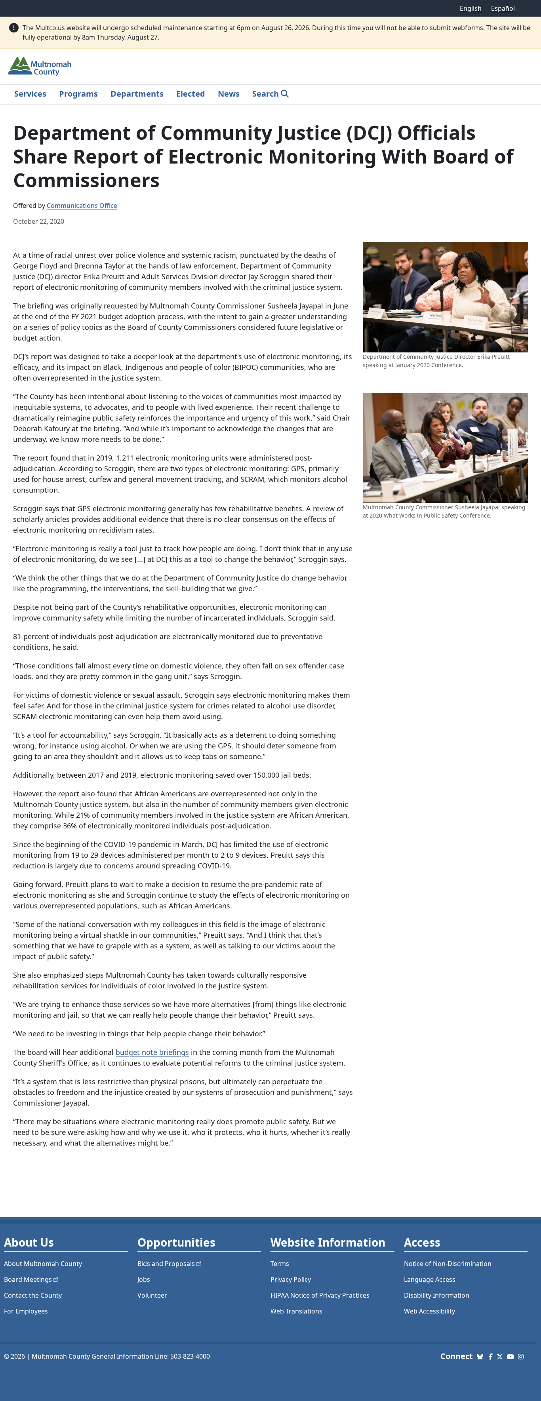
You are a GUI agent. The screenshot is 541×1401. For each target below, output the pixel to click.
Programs (78, 93)
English (471, 8)
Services (30, 93)
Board (28, 1279)
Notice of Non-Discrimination (447, 1263)
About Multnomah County (43, 1263)
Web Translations (296, 1311)
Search (265, 93)
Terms (279, 1263)
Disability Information (436, 1295)
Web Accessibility (429, 1311)
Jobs (143, 1279)
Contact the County (33, 1295)
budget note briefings (152, 1052)
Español (503, 8)
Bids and (166, 1263)
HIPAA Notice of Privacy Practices (320, 1295)
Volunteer (152, 1295)
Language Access (429, 1279)
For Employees (26, 1311)
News (229, 93)
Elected (190, 93)
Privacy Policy (290, 1279)
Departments (137, 93)
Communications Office (82, 205)
